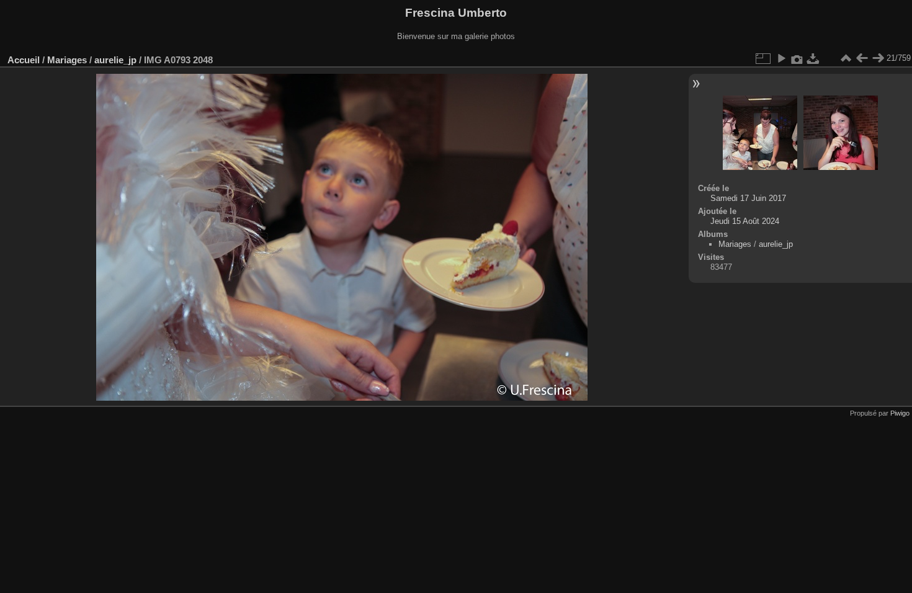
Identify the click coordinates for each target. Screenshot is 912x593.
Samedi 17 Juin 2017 (748, 198)
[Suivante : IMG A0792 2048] (878, 58)
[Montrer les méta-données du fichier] (797, 58)
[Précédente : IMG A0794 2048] (862, 58)
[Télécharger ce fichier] (813, 58)
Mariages (67, 60)
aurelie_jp (115, 60)
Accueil (23, 60)
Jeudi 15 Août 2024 (744, 221)
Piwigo (900, 413)
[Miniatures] (846, 58)
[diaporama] (781, 58)
